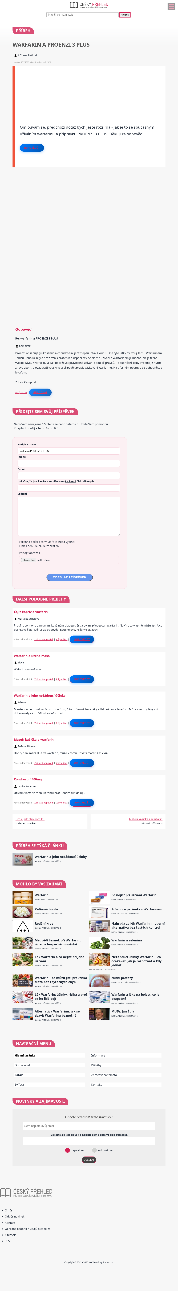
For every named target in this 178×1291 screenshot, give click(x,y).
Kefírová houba (47, 909)
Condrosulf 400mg (28, 779)
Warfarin (41, 895)
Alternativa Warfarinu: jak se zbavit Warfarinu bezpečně (57, 1013)
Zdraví (19, 1075)
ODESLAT (89, 1160)
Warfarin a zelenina (126, 940)
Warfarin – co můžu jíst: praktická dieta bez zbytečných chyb (61, 980)
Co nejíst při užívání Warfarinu (135, 895)
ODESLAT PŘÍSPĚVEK (69, 577)
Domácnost (22, 1065)
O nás (9, 1210)
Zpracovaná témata (104, 1075)
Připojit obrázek (29, 553)
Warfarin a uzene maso (32, 656)
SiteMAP (10, 1235)
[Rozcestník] (171, 6)
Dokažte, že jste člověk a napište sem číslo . (56, 481)
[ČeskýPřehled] (89, 9)
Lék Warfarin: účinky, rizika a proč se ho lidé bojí (61, 997)
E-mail (21, 469)
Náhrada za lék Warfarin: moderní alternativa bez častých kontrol (138, 925)
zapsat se (77, 1150)
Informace (98, 1055)
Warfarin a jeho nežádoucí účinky (40, 695)
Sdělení (22, 493)
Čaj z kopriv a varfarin (31, 612)
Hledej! (125, 15)
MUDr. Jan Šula (122, 1011)
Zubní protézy (122, 978)
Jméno (22, 456)
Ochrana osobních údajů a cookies (27, 1229)
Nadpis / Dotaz (27, 444)
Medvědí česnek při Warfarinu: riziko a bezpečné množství (58, 942)
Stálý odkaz (21, 392)
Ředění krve (44, 923)
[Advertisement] (90, 90)
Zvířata (19, 1084)
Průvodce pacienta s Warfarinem (136, 909)
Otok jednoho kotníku (29, 819)
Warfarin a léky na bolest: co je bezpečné (135, 997)
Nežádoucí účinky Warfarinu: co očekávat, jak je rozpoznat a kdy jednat (136, 961)
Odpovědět (32, 147)
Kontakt (96, 1084)
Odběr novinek (15, 1216)
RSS (7, 1241)
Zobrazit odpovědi (43, 639)
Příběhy (96, 1065)
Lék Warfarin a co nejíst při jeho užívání (59, 959)
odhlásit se (105, 1150)
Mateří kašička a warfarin (34, 739)
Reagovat (40, 392)
